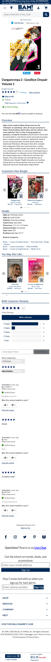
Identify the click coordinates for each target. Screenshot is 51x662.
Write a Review (34, 92)
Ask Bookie (19, 23)
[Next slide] (46, 189)
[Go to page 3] (24, 207)
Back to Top (25, 528)
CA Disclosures (18, 637)
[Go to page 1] (21, 207)
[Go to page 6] (29, 207)
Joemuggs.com (30, 634)
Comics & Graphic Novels (19, 242)
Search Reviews (41, 352)
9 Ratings (23, 92)
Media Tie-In (35, 249)
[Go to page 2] (22, 207)
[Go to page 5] (28, 207)
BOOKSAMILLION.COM (12, 634)
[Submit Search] (46, 14)
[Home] (25, 8)
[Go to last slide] (4, 189)
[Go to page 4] (26, 207)
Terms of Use (43, 634)
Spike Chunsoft (8, 89)
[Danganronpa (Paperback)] (15, 187)
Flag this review (8, 410)
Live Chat (40, 547)
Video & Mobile (32, 247)
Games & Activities (17, 247)
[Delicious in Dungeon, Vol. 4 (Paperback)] (35, 187)
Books (5, 242)
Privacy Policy (33, 637)
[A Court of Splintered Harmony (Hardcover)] (36, 271)
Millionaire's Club (32, 23)
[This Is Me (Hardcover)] (15, 271)
